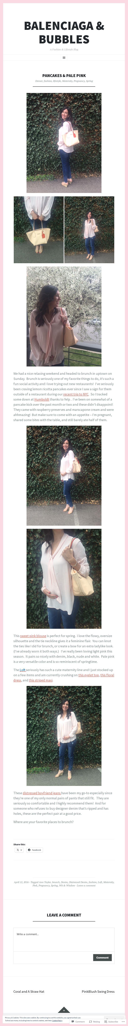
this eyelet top (88, 675)
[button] (38, 230)
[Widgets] (64, 1010)
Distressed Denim (78, 882)
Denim (64, 882)
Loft (100, 882)
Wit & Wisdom (67, 885)
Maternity (67, 81)
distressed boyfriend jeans (42, 793)
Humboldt (41, 399)
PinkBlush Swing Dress (98, 991)
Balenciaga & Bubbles (64, 32)
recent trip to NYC (76, 394)
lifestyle (57, 81)
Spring (89, 81)
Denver (39, 81)
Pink (35, 885)
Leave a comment (86, 885)
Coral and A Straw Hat (28, 991)
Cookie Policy (57, 1020)
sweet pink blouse (33, 636)
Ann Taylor (45, 882)
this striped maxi (40, 680)
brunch (56, 882)
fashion (48, 81)
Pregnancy (79, 81)
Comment (102, 957)
